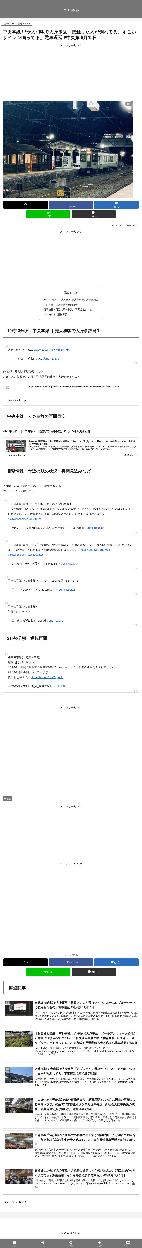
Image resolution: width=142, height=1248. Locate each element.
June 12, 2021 (52, 358)
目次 (66, 292)
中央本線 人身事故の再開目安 (61, 304)
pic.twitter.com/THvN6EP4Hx (51, 350)
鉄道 (9, 798)
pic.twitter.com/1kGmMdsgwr (25, 555)
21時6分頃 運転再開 (55, 314)
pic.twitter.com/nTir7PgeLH (47, 677)
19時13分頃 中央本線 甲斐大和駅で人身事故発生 (71, 299)
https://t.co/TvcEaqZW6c (95, 550)
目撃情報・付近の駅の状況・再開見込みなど (68, 309)
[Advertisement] (71, 72)
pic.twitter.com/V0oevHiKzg (25, 519)
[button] (94, 214)
